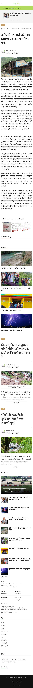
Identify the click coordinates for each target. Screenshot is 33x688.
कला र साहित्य (4, 632)
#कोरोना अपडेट (5, 659)
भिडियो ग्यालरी (4, 646)
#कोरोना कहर (13, 662)
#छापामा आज (13, 659)
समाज (7, 28)
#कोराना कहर (5, 662)
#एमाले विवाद (22, 659)
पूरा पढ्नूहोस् (16, 402)
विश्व (2, 637)
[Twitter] (16, 681)
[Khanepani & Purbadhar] (16, 227)
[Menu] (2, 3)
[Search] (31, 3)
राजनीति (3, 626)
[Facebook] (12, 681)
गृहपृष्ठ (2, 28)
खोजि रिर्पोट (4, 640)
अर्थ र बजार (3, 634)
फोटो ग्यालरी (4, 643)
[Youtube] (20, 681)
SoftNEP (18, 685)
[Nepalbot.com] (16, 3)
